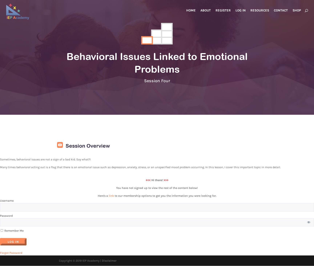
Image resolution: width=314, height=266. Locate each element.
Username (7, 200)
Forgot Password (11, 253)
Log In (241, 10)
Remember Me (14, 230)
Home (191, 10)
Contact (281, 10)
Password (6, 215)
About (205, 10)
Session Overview (88, 146)
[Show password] (309, 222)
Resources (259, 10)
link (111, 195)
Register (223, 10)
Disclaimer (109, 260)
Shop (297, 10)
